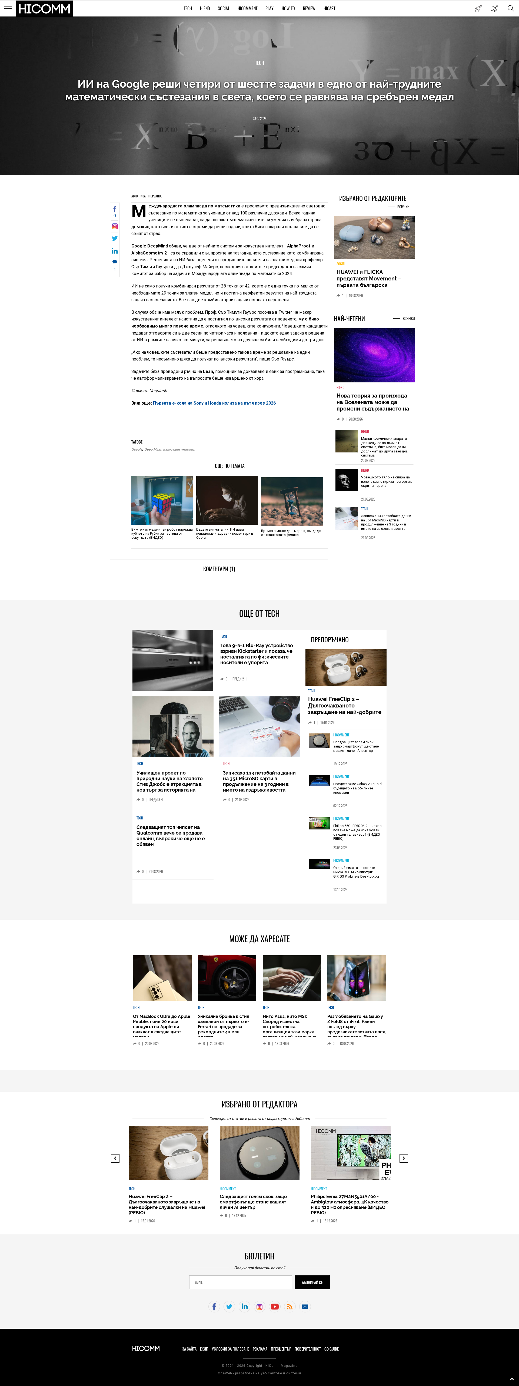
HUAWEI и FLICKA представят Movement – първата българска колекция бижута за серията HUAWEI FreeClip (370, 285)
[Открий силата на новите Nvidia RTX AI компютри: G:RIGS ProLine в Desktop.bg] (319, 864)
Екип (204, 1349)
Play (269, 8)
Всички (403, 206)
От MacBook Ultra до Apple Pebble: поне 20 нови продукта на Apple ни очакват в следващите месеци (161, 1027)
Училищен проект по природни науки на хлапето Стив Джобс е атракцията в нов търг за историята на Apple (170, 784)
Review (309, 8)
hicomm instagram (259, 1306)
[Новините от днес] (478, 8)
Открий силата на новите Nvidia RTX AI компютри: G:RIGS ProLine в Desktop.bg (356, 872)
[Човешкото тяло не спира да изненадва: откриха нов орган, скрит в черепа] (346, 480)
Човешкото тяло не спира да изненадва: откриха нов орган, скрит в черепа (386, 481)
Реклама (260, 1349)
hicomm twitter (229, 1306)
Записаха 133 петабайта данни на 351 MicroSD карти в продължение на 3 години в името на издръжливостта (386, 522)
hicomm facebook (214, 1306)
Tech (188, 8)
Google (136, 449)
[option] (374, 445)
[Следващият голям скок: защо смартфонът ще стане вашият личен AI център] (319, 741)
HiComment (247, 8)
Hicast (329, 8)
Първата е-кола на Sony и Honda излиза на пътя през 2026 (214, 403)
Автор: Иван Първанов (146, 196)
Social (223, 8)
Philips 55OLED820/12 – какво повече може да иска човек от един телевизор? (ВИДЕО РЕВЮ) (357, 832)
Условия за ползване (230, 1349)
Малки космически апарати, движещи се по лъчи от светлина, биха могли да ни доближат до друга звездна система (384, 446)
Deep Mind (152, 449)
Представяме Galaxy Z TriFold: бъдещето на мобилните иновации (357, 788)
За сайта (189, 1349)
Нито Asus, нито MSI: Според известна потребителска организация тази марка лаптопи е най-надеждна (290, 1027)
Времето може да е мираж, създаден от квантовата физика (291, 533)
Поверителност (308, 1349)
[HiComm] (44, 9)
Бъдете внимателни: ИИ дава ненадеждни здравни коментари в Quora (224, 533)
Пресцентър (281, 1349)
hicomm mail (305, 1306)
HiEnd (205, 8)
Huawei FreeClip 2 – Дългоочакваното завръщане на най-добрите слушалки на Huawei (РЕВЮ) (345, 709)
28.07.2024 (260, 118)
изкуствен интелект (179, 449)
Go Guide (331, 1349)
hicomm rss (290, 1306)
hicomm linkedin (244, 1306)
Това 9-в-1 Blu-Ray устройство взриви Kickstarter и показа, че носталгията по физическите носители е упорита (256, 654)
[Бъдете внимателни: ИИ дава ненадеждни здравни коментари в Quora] (227, 500)
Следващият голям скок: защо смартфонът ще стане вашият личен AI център (356, 746)
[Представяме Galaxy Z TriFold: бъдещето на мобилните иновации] (319, 781)
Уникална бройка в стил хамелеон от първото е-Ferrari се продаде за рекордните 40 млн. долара (223, 1027)
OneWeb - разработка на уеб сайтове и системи (259, 1373)
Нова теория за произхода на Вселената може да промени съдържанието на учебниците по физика (373, 405)
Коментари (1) (219, 569)
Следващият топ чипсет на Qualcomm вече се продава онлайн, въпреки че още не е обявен (171, 835)
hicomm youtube (275, 1306)
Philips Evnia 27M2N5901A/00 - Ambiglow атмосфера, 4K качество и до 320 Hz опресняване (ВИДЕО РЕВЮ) (349, 1204)
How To (288, 8)
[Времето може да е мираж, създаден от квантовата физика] (292, 501)
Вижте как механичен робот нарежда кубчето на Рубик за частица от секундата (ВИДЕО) (162, 533)
